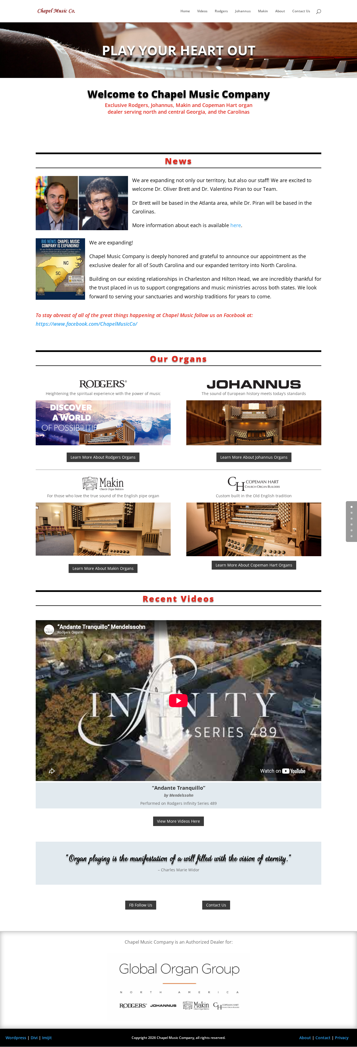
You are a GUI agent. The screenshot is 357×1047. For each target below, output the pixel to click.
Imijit (47, 1037)
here (235, 225)
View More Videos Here (178, 821)
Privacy (342, 1037)
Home (185, 11)
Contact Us (301, 11)
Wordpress (16, 1037)
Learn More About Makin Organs (103, 568)
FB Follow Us (140, 905)
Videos (202, 11)
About (280, 11)
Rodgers (221, 11)
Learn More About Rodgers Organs (103, 457)
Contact (323, 1037)
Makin (263, 11)
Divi (34, 1037)
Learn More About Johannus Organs (254, 457)
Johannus (243, 11)
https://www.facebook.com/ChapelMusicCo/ (86, 323)
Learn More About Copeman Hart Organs (254, 565)
